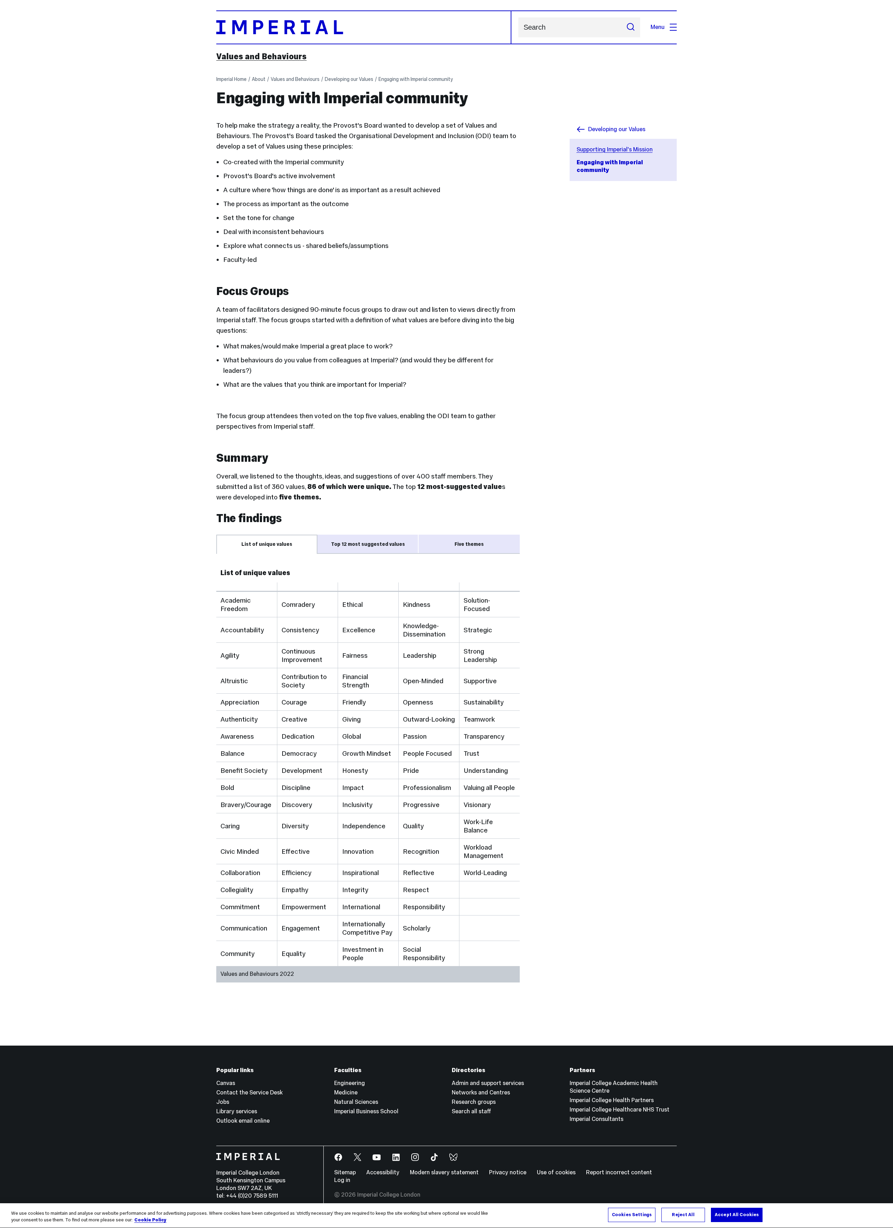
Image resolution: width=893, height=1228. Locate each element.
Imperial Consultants (596, 1119)
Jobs (222, 1102)
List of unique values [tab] (266, 544)
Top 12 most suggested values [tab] (368, 544)
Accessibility (382, 1172)
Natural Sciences (356, 1102)
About (258, 79)
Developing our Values (349, 79)
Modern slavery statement (444, 1172)
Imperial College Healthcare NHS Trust (619, 1109)
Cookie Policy (150, 1220)
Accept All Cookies (737, 1215)
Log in (342, 1180)
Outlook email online (243, 1120)
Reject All (683, 1215)
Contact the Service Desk (249, 1092)
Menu (658, 27)
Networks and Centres (481, 1092)
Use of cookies (556, 1172)
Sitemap (345, 1172)
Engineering (349, 1083)
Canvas (225, 1083)
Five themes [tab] (469, 544)
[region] (446, 1215)
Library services (236, 1111)
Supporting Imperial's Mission (615, 149)
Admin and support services (488, 1083)
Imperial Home (231, 79)
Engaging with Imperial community (415, 79)
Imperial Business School (366, 1111)
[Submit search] (630, 27)
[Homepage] (363, 27)
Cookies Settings (632, 1215)
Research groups (474, 1102)
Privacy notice (507, 1172)
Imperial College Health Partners (612, 1100)
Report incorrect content (619, 1172)
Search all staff (471, 1111)
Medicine (346, 1092)
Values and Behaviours (261, 56)
